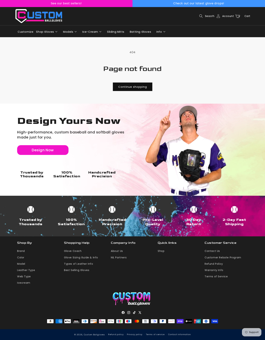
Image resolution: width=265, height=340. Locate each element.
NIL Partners (119, 257)
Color (20, 257)
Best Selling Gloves (76, 270)
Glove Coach (73, 251)
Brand (21, 251)
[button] (206, 16)
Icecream (23, 283)
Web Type (24, 276)
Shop (161, 251)
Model (21, 264)
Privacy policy (134, 334)
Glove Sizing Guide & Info (81, 257)
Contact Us (212, 251)
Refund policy (115, 334)
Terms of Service (216, 276)
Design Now (43, 150)
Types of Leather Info (78, 264)
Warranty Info (214, 270)
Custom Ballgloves (94, 334)
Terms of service (155, 334)
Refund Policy (214, 264)
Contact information (179, 334)
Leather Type (26, 270)
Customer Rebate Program (223, 257)
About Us (117, 251)
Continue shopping (132, 87)
